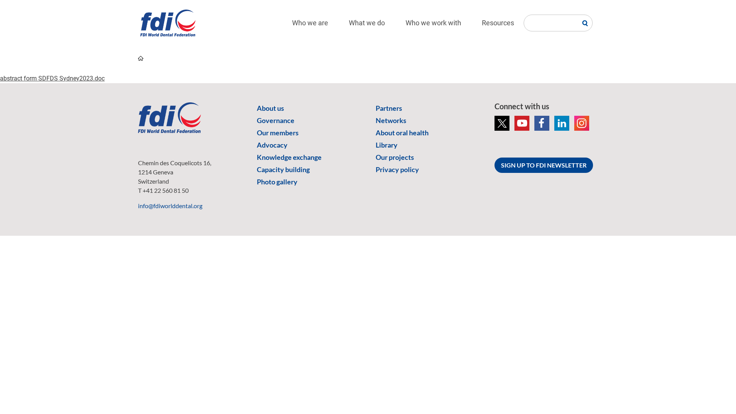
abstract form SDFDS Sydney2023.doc (52, 78)
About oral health (402, 132)
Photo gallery (277, 181)
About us (270, 108)
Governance (275, 120)
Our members (278, 132)
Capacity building (283, 169)
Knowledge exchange (289, 157)
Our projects (395, 157)
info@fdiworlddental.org (170, 205)
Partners (389, 108)
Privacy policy (397, 169)
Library (387, 145)
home (140, 58)
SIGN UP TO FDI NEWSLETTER (543, 165)
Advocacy (272, 145)
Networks (391, 120)
